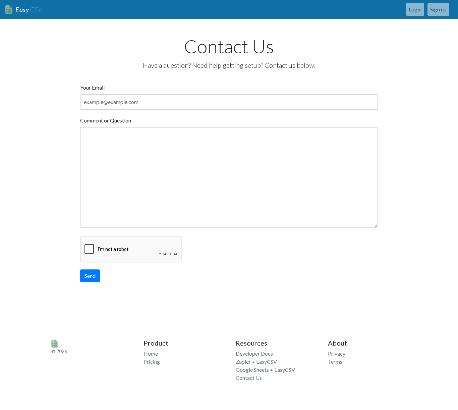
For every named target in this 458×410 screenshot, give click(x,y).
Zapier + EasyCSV (256, 361)
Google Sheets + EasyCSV (265, 369)
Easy (28, 9)
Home (151, 353)
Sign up (438, 9)
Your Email (92, 87)
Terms (335, 361)
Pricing (152, 361)
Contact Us (249, 377)
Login (415, 9)
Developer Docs (254, 353)
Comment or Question (105, 120)
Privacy (336, 353)
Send (90, 275)
